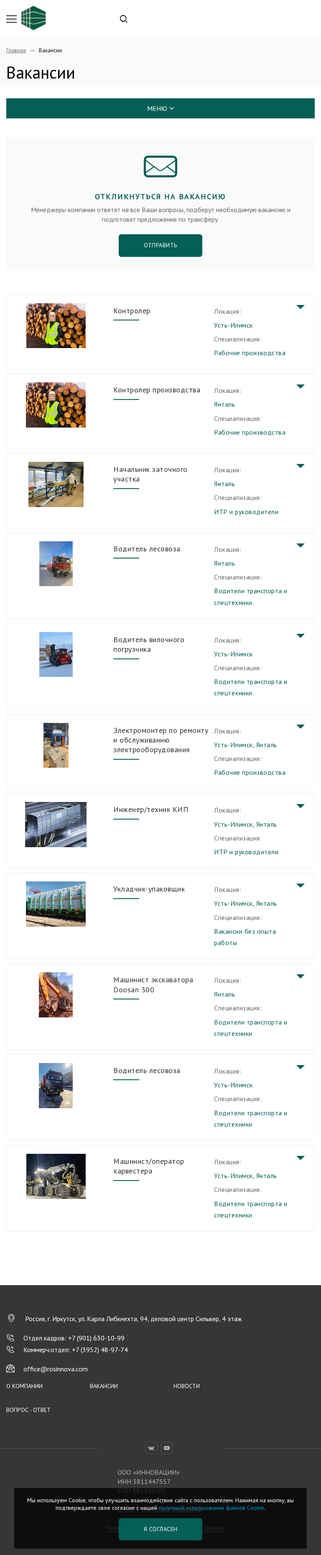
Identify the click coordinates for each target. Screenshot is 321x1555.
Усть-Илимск (233, 325)
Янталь (224, 404)
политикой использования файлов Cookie (211, 1507)
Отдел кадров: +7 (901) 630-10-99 (74, 1338)
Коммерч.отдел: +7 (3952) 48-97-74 (75, 1349)
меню (157, 108)
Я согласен (161, 1529)
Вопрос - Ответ (28, 1410)
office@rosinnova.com (55, 1369)
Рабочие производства (249, 352)
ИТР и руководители (246, 511)
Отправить (160, 245)
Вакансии (104, 1386)
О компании (24, 1386)
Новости (186, 1386)
